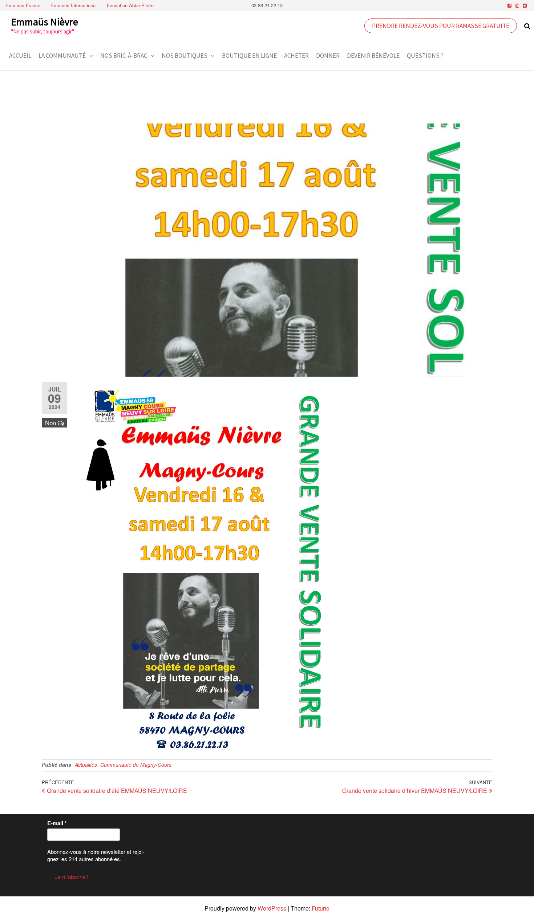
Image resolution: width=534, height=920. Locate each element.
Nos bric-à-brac (123, 56)
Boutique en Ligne (249, 56)
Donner (328, 56)
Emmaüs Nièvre (44, 21)
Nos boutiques (184, 56)
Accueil (20, 56)
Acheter (296, 56)
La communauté (62, 56)
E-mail (57, 823)
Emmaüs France (22, 5)
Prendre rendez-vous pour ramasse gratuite (440, 26)
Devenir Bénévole (373, 56)
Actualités (86, 764)
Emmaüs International (73, 5)
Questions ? (425, 56)
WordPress (272, 908)
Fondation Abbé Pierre (130, 5)
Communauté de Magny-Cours (135, 764)
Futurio (320, 908)
